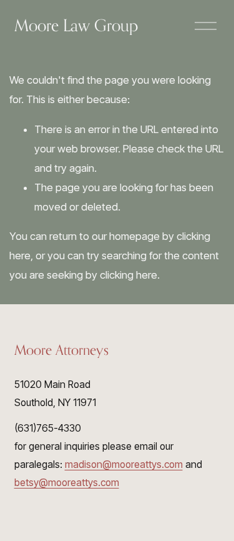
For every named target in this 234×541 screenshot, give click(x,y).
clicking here (128, 275)
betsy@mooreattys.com (66, 483)
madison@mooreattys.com (124, 464)
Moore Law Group (76, 25)
